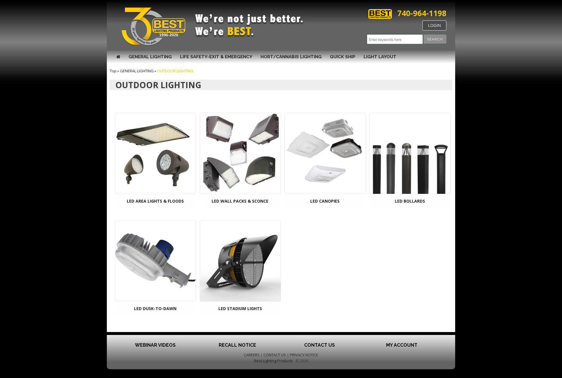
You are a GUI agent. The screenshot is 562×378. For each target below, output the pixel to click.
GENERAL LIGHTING (150, 56)
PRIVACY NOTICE (304, 355)
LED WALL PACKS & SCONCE (240, 201)
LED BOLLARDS (410, 201)
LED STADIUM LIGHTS (240, 308)
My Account (401, 345)
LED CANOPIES (325, 201)
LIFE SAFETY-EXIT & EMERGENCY (216, 56)
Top (113, 70)
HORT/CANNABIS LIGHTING (291, 56)
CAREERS (252, 355)
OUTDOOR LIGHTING (175, 70)
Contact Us (319, 345)
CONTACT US (274, 355)
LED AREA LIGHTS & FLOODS (155, 201)
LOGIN (434, 25)
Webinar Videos (155, 345)
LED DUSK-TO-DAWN (155, 308)
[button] (435, 39)
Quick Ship (342, 56)
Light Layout (380, 56)
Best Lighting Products (273, 360)
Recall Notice (237, 345)
